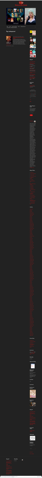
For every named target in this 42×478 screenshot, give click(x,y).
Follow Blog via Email (32, 106)
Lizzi (30, 101)
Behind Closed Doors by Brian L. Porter (18, 38)
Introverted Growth (33, 176)
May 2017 (31, 283)
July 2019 (31, 250)
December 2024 (32, 224)
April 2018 (31, 269)
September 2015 (32, 309)
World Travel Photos (14, 26)
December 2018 (32, 259)
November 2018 (32, 260)
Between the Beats (21, 5)
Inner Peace (32, 172)
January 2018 (31, 273)
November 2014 (32, 322)
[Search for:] (33, 448)
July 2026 (31, 210)
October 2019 (31, 246)
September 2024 (32, 228)
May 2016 (31, 299)
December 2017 (32, 274)
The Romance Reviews (32, 417)
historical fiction (17, 36)
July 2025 (31, 216)
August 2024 (31, 229)
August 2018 (31, 264)
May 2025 (31, 219)
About (10, 26)
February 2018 (31, 272)
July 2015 (31, 312)
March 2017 (31, 286)
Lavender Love (32, 340)
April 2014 (31, 331)
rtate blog (31, 179)
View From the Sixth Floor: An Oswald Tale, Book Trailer (32, 78)
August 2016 (31, 295)
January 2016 (31, 304)
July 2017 (31, 281)
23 (35, 95)
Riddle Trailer (31, 416)
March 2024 (31, 234)
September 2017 (32, 278)
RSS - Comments (32, 453)
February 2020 (31, 242)
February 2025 (31, 223)
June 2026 (31, 211)
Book (13, 36)
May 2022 (31, 237)
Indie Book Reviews (23, 26)
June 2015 (31, 313)
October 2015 (31, 308)
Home (7, 26)
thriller (23, 36)
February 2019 (31, 256)
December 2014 (32, 321)
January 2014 (31, 335)
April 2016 (31, 300)
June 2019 (31, 251)
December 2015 (32, 305)
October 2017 (31, 277)
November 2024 (32, 225)
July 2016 (31, 296)
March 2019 (31, 255)
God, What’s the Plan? (32, 341)
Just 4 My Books (32, 195)
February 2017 (31, 287)
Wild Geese (31, 187)
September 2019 (32, 247)
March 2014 (31, 332)
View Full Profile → (32, 167)
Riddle (30, 65)
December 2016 (32, 290)
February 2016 (31, 303)
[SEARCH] (35, 27)
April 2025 (31, 220)
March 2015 (31, 317)
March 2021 (31, 238)
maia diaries (32, 188)
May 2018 (31, 268)
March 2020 (31, 241)
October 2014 (31, 323)
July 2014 (31, 327)
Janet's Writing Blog (33, 173)
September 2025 (32, 214)
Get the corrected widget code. (32, 353)
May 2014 (31, 330)
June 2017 (31, 282)
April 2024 (31, 233)
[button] (31, 31)
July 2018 (31, 265)
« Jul (30, 99)
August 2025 (31, 215)
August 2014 (31, 326)
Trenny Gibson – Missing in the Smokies (12, 27)
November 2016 (32, 291)
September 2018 (32, 263)
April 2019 (31, 254)
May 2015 (31, 314)
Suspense (20, 36)
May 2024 (31, 232)
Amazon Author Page (32, 61)
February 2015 (31, 318)
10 (30, 94)
